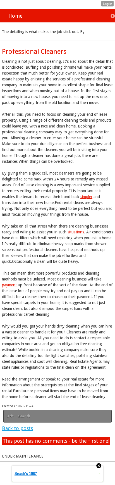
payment (9, 285)
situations (76, 232)
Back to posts (17, 428)
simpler (86, 196)
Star (22, 416)
